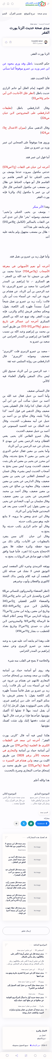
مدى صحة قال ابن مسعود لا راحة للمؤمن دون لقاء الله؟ (15, 844)
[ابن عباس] (28, 950)
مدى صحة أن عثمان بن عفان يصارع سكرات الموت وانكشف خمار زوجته (26, 1011)
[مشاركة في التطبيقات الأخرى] (16, 823)
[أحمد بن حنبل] (30, 982)
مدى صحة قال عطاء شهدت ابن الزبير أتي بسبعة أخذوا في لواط (15, 910)
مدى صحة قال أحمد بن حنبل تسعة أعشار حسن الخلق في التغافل (17, 859)
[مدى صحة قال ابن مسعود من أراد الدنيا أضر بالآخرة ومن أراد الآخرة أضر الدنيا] (37, 898)
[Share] (16, 1055)
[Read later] (10, 42)
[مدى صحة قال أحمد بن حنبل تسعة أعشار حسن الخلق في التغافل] (37, 859)
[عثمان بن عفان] (30, 1006)
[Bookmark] (8, 4)
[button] (42, 823)
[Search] (12, 4)
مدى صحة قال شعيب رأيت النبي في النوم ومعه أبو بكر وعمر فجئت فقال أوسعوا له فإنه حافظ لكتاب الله (15, 885)
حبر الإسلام (36, 1045)
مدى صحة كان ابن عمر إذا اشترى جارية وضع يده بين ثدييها (25, 974)
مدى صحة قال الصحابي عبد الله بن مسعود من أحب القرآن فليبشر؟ (15, 872)
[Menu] (26, 1055)
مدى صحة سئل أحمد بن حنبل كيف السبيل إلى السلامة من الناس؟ (25, 986)
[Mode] (4, 4)
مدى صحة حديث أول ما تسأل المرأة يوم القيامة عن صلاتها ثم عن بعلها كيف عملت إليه (25, 998)
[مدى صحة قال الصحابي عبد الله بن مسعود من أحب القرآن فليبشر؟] (37, 872)
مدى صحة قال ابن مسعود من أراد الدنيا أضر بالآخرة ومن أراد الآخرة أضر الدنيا (16, 897)
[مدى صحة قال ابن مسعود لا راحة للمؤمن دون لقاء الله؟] (37, 847)
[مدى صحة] (42, 13)
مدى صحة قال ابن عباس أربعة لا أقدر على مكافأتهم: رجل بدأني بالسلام (27, 955)
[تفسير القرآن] (15, 13)
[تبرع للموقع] (29, 13)
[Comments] (7, 1055)
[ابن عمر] (31, 969)
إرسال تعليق (26, 931)
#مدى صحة (44, 812)
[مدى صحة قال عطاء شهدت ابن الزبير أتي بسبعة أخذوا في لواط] (37, 910)
